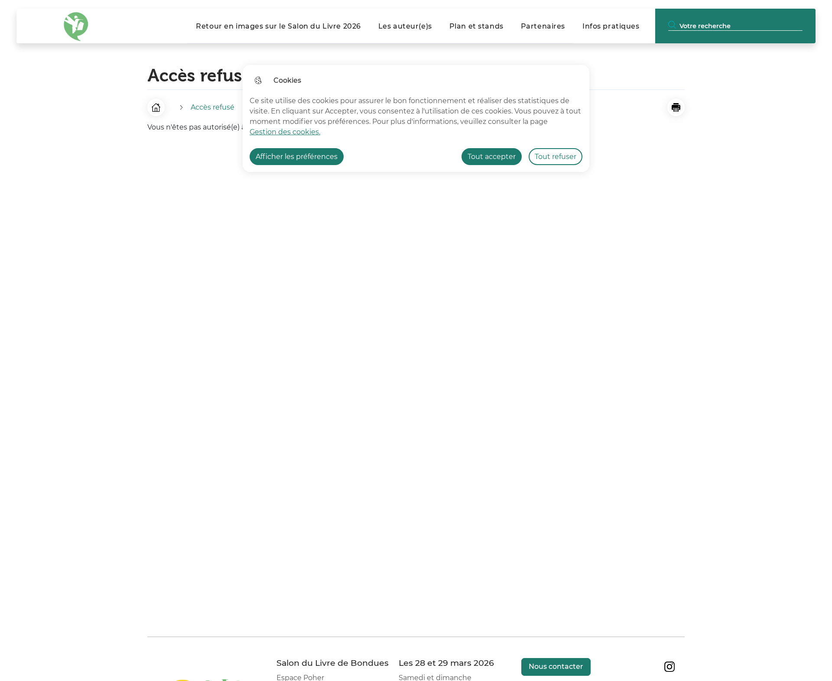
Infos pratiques (611, 26)
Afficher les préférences (297, 156)
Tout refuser (555, 156)
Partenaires (543, 26)
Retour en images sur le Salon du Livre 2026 (278, 26)
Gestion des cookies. (285, 132)
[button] (676, 107)
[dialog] (416, 118)
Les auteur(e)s (405, 26)
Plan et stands (476, 26)
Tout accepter (492, 156)
